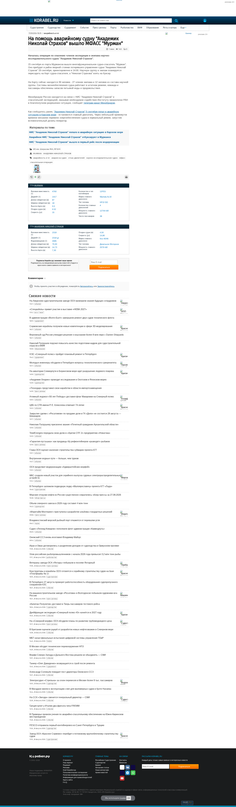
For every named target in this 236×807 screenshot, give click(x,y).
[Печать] (126, 177)
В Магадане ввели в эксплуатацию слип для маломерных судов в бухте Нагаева (70, 689)
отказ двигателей (76, 158)
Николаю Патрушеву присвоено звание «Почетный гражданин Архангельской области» (74, 424)
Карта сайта (68, 780)
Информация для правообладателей (77, 777)
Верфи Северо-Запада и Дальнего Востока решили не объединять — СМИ (68, 655)
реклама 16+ (230, 2)
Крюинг (98, 765)
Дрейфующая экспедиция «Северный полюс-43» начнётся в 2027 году (65, 612)
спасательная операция (41, 162)
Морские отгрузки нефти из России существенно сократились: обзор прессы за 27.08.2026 (75, 495)
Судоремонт (70, 28)
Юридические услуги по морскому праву (39, 774)
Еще (183, 28)
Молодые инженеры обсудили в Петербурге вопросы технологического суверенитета (73, 362)
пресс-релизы (40, 391)
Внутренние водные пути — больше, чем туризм (54, 458)
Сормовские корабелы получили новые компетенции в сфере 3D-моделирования (71, 326)
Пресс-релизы (99, 28)
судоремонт (39, 321)
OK (128, 798)
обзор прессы (40, 498)
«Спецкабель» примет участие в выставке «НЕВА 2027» (58, 309)
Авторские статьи (102, 768)
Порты (113, 28)
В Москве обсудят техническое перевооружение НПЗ (57, 646)
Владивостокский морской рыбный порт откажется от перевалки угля (65, 520)
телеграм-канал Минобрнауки (99, 103)
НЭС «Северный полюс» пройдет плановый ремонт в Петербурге (63, 354)
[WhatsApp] (133, 772)
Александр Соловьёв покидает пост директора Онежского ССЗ (62, 672)
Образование (152, 28)
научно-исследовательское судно (101, 158)
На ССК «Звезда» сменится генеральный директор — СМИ (60, 697)
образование (40, 349)
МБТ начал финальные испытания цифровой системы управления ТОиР (67, 638)
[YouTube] (122, 777)
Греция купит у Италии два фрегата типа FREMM (54, 706)
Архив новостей (101, 772)
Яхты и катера (169, 28)
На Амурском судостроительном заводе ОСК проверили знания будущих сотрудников (73, 301)
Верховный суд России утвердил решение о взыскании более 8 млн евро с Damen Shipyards (77, 335)
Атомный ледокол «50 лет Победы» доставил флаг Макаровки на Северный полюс (72, 396)
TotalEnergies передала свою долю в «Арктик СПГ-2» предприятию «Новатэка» (70, 433)
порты (37, 523)
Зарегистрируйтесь (105, 286)
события (38, 304)
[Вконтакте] (127, 767)
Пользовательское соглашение (75, 772)
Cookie (123, 798)
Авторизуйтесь (86, 286)
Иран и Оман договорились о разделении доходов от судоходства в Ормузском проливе (74, 546)
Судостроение (37, 28)
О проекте (67, 760)
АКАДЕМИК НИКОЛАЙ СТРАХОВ (57, 153)
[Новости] (37, 169)
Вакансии (123, 763)
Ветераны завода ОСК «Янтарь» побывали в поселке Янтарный (62, 563)
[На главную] (44, 20)
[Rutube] (133, 767)
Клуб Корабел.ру (69, 770)
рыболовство (52, 557)
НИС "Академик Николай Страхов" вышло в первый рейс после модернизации (74, 142)
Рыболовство (127, 28)
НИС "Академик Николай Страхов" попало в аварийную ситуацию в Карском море (76, 132)
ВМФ (140, 28)
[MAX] (122, 772)
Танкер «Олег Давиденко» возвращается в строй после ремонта (62, 663)
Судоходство (54, 28)
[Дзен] (122, 767)
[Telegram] (127, 772)
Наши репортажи (102, 770)
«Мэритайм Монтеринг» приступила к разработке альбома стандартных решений (71, 512)
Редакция (66, 765)
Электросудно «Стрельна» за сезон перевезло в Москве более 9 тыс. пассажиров (71, 680)
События (84, 28)
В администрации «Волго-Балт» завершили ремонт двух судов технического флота (72, 318)
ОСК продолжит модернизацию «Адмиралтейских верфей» (60, 467)
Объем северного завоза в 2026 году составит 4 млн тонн (59, 503)
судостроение (40, 490)
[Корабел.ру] (40, 756)
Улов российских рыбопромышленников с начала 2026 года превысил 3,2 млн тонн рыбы (75, 554)
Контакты (123, 760)
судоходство (39, 374)
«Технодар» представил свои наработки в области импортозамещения (66, 388)
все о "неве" (39, 312)
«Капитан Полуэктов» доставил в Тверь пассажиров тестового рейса (65, 604)
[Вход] (204, 20)
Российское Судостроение (105, 760)
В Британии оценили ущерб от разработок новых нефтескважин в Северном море (71, 629)
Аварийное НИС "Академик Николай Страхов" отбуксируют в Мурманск (70, 137)
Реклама (66, 768)
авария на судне (59, 158)
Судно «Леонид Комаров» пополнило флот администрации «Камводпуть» (67, 529)
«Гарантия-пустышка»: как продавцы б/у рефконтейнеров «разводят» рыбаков (70, 441)
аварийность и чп (51, 33)
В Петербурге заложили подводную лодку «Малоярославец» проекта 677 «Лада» (71, 486)
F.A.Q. (65, 782)
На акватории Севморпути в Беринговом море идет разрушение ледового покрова (72, 371)
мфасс (122, 158)
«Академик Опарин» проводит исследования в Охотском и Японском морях (68, 379)
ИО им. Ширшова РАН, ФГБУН (46, 149)
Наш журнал (68, 763)
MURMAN (37, 153)
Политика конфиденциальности (75, 775)
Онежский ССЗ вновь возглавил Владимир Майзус (55, 537)
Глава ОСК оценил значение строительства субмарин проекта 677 (63, 450)
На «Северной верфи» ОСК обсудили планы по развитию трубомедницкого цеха (71, 621)
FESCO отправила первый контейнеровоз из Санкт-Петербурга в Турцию (67, 725)
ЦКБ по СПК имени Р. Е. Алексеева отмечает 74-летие (57, 405)
